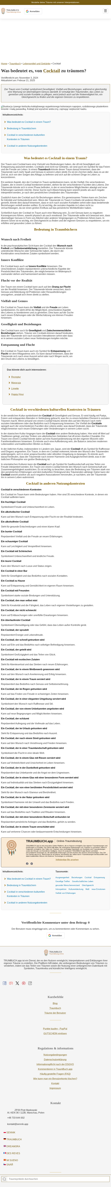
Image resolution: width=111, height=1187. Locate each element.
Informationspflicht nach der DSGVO (55, 1064)
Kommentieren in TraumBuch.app (55, 1069)
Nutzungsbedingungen (55, 1055)
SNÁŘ (9, 1164)
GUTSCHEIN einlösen (55, 1033)
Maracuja (16, 383)
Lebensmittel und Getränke (36, 63)
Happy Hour (17, 394)
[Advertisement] (55, 40)
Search (4, 1179)
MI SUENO (12, 1160)
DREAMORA (13, 1146)
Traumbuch (15, 63)
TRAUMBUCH (14, 1139)
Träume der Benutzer (55, 1013)
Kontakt (55, 1083)
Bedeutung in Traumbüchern (21, 128)
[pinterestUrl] (31, 863)
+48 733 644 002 (16, 1118)
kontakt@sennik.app (17, 1124)
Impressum (55, 1088)
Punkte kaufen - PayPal (55, 1028)
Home (4, 63)
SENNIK (10, 1132)
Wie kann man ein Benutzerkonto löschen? (55, 1078)
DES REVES (13, 1153)
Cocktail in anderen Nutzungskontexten (27, 146)
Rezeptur (16, 377)
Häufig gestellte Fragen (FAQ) (55, 1074)
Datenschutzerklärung (55, 1059)
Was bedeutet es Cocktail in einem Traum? (29, 122)
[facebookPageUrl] (27, 863)
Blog (55, 1003)
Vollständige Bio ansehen (67, 859)
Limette (15, 388)
